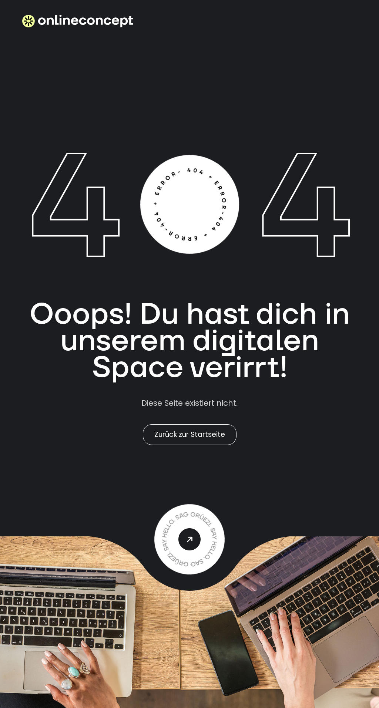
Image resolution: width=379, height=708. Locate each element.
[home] (77, 21)
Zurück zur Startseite (189, 434)
